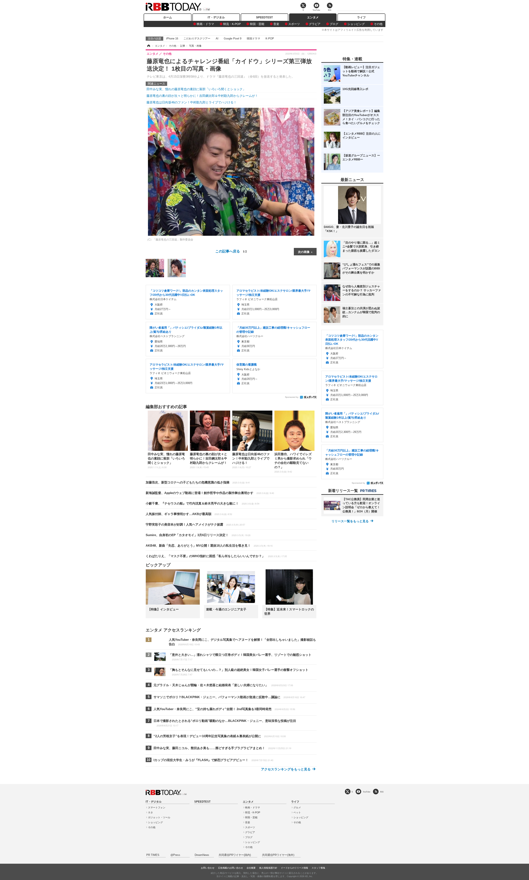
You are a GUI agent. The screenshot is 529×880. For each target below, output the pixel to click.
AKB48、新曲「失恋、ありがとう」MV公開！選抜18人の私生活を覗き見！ (209, 545)
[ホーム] (148, 45)
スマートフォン (156, 807)
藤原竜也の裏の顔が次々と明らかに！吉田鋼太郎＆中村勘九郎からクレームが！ (202, 95)
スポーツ (294, 24)
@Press (175, 855)
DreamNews (202, 855)
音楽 (276, 24)
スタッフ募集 (318, 868)
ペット (297, 812)
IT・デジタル (216, 17)
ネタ (150, 812)
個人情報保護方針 (268, 868)
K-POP (270, 38)
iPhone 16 (172, 38)
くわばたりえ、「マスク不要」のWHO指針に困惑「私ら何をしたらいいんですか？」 (216, 556)
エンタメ (313, 17)
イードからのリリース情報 (294, 868)
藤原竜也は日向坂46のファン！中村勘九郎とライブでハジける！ (192, 102)
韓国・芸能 (257, 24)
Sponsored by (291, 397)
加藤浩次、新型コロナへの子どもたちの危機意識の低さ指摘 (198, 482)
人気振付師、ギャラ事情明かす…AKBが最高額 (189, 514)
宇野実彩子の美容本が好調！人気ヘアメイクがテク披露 (195, 524)
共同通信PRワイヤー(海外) (278, 855)
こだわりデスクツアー (196, 38)
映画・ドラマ (205, 24)
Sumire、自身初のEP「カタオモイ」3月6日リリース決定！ (198, 535)
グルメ (297, 807)
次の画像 (304, 251)
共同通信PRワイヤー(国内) (235, 855)
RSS (382, 792)
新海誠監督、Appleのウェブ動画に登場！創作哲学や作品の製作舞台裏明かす (210, 493)
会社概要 (251, 868)
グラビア (314, 24)
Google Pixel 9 (232, 38)
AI (217, 38)
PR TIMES (152, 855)
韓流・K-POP (232, 24)
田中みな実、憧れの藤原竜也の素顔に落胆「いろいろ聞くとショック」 (196, 89)
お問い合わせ (207, 868)
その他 (378, 24)
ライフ (361, 17)
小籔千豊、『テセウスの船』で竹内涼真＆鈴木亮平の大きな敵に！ (202, 503)
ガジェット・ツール (159, 817)
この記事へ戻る (231, 251)
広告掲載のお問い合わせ (230, 868)
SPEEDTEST (264, 17)
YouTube (366, 792)
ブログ (334, 24)
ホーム (167, 17)
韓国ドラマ (253, 38)
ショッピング (356, 24)
